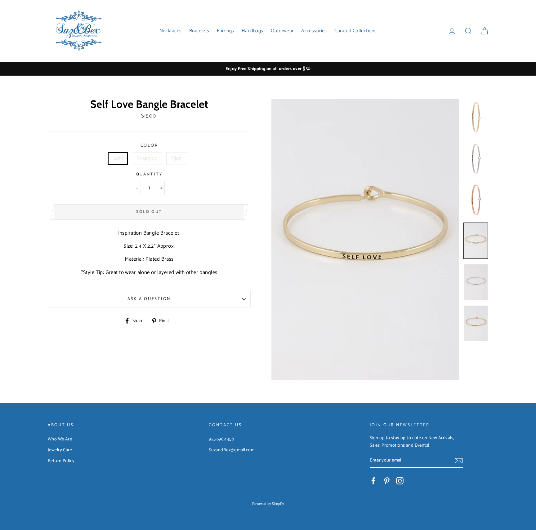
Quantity (149, 174)
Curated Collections (355, 31)
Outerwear (282, 31)
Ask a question (149, 298)
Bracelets (199, 31)
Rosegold (147, 158)
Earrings (225, 31)
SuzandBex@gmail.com (232, 450)
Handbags (252, 31)
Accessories (314, 31)
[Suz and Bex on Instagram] (400, 480)
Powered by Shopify (268, 504)
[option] (268, 69)
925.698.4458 (221, 439)
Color (149, 145)
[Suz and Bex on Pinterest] (387, 480)
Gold (118, 158)
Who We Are (60, 439)
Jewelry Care (60, 450)
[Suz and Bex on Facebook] (373, 480)
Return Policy (61, 461)
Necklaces (170, 31)
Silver (177, 158)
